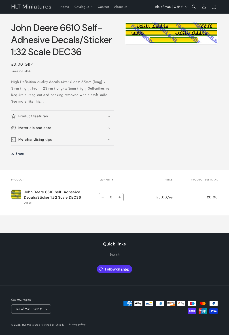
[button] (83, 6)
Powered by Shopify (52, 324)
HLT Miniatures (31, 324)
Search (115, 254)
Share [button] (20, 153)
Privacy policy (77, 324)
